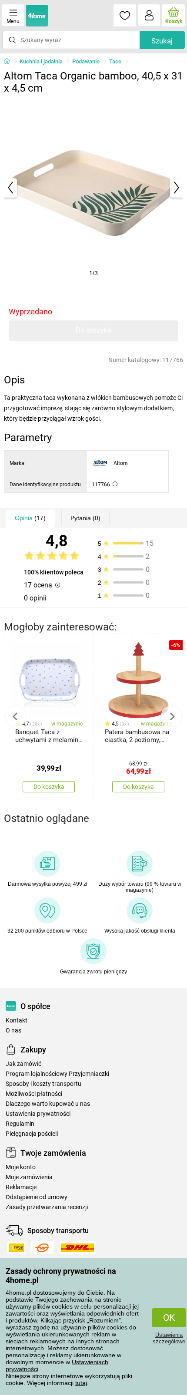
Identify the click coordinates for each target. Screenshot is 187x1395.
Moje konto (21, 1167)
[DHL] (77, 1247)
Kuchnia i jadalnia (41, 61)
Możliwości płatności (34, 1094)
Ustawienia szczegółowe (169, 1338)
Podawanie (86, 61)
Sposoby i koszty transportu (43, 1084)
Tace (115, 61)
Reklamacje (21, 1187)
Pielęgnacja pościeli (32, 1134)
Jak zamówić (23, 1064)
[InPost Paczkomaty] (16, 1247)
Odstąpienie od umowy (36, 1197)
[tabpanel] (94, 187)
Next (172, 716)
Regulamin (20, 1124)
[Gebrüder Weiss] (42, 1247)
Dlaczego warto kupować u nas (48, 1104)
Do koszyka (93, 330)
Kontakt (16, 1020)
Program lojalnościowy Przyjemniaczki (57, 1074)
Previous (15, 716)
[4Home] (10, 62)
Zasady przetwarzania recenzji (47, 1207)
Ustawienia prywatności (38, 1114)
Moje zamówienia (29, 1177)
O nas (13, 1030)
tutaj (81, 1382)
